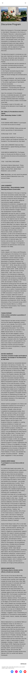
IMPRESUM (23, 663)
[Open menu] (2, 3)
